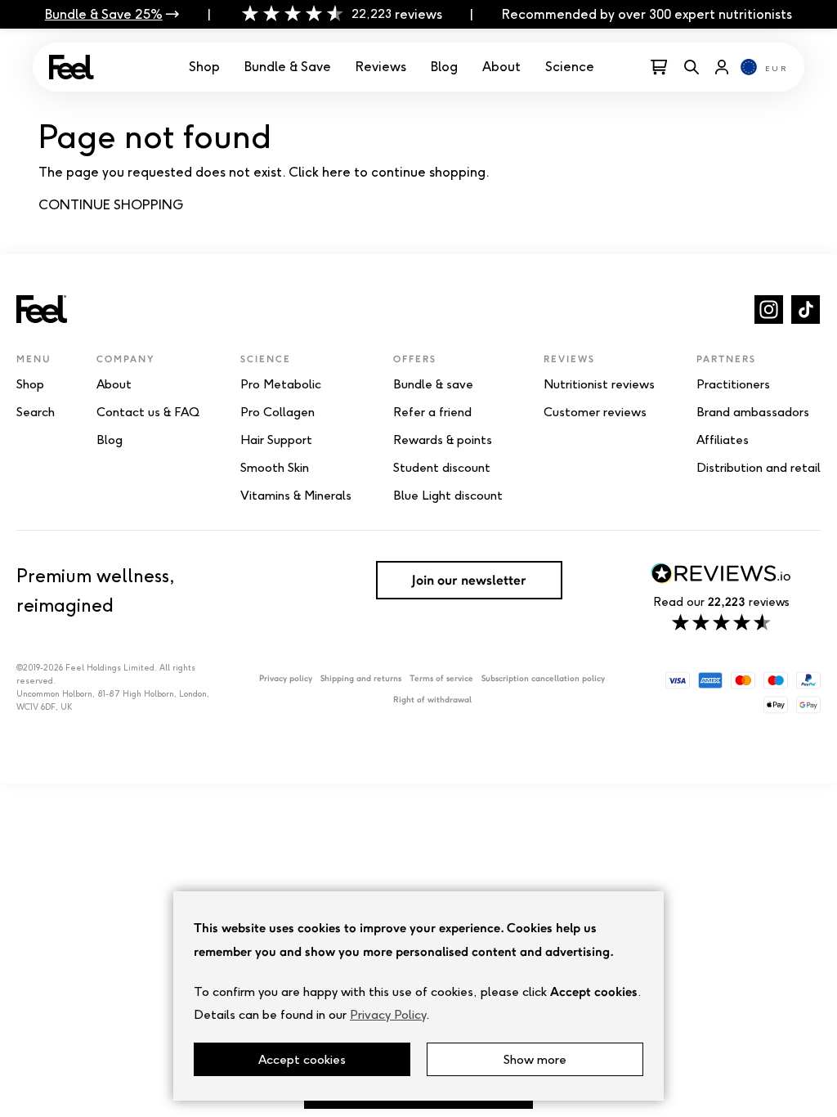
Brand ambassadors (752, 412)
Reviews (381, 66)
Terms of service (441, 678)
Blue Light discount (448, 495)
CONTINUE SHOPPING (111, 204)
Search (35, 412)
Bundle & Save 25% (104, 14)
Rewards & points (442, 440)
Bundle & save (433, 384)
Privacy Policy (388, 1014)
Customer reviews (595, 412)
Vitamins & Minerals (295, 495)
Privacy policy (285, 678)
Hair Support (276, 440)
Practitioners (733, 384)
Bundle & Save (287, 66)
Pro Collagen (277, 412)
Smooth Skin (274, 467)
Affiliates (722, 440)
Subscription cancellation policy (543, 678)
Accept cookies (302, 1059)
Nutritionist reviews (599, 384)
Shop (204, 66)
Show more (535, 1059)
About (501, 66)
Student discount (441, 467)
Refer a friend (432, 412)
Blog (444, 66)
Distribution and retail (758, 467)
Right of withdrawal (432, 699)
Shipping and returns (360, 678)
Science (569, 66)
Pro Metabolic (280, 384)
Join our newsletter (469, 580)
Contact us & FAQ (147, 412)
